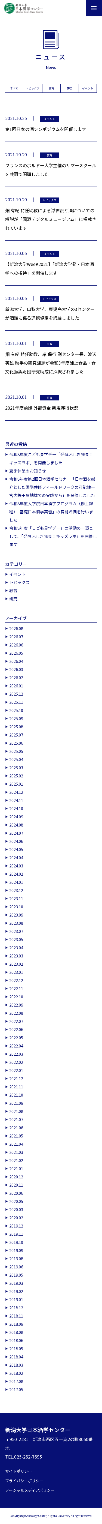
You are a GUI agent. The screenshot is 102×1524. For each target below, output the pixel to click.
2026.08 (16, 628)
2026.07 (16, 636)
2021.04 (16, 1144)
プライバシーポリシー (24, 1480)
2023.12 (16, 890)
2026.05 (16, 653)
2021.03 (16, 1152)
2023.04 (16, 947)
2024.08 (16, 825)
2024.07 (16, 833)
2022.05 (16, 1037)
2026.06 (16, 645)
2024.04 (16, 857)
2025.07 (16, 735)
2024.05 (16, 849)
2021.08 (16, 1111)
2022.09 (16, 1005)
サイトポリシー (18, 1471)
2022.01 (16, 1070)
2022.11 (16, 988)
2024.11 (16, 800)
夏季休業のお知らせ (27, 471)
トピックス (32, 88)
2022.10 (16, 996)
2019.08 (16, 1258)
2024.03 (16, 866)
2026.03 (16, 669)
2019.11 (16, 1234)
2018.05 (16, 1348)
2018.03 (16, 1365)
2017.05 (16, 1389)
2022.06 (16, 1029)
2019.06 (16, 1266)
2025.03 (16, 767)
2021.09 (16, 1103)
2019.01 (16, 1299)
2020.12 (16, 1176)
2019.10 (16, 1242)
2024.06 (16, 841)
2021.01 (16, 1168)
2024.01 (16, 882)
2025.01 (16, 784)
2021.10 (16, 1095)
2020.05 (16, 1201)
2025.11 (16, 702)
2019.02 (16, 1291)
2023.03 (16, 956)
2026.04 (16, 661)
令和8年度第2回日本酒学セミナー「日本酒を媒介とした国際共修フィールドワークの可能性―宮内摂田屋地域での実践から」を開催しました (52, 487)
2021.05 (16, 1136)
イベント (87, 88)
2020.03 (16, 1209)
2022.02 (16, 1062)
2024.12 (16, 792)
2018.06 (16, 1340)
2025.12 (16, 694)
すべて (14, 88)
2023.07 (16, 931)
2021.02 (16, 1160)
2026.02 (16, 677)
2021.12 (16, 1078)
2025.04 (16, 759)
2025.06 (16, 743)
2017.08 (16, 1381)
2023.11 (16, 898)
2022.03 (16, 1054)
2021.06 (16, 1127)
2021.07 (16, 1119)
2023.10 (16, 906)
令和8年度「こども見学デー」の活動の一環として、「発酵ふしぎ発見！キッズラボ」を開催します (53, 536)
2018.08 (16, 1332)
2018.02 (16, 1373)
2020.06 (16, 1193)
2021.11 (16, 1086)
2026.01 (16, 685)
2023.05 (16, 939)
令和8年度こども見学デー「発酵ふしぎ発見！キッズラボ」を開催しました (51, 458)
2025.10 (16, 710)
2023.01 (16, 972)
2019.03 (16, 1283)
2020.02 (16, 1217)
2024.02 (16, 874)
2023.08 (16, 923)
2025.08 (16, 726)
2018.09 (16, 1324)
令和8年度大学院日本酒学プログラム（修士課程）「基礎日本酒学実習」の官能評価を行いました (51, 512)
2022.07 (16, 1021)
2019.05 (16, 1275)
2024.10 (16, 808)
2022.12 (16, 980)
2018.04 (16, 1357)
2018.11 (16, 1316)
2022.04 (16, 1046)
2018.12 (16, 1307)
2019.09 (16, 1250)
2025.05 (16, 751)
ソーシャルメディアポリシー (29, 1490)
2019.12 (16, 1226)
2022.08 (16, 1013)
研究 (69, 88)
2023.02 (16, 964)
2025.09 (16, 718)
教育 (51, 88)
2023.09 (16, 915)
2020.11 (16, 1185)
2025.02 (16, 776)
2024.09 (16, 816)
